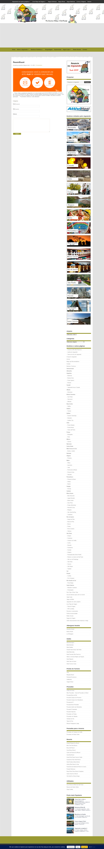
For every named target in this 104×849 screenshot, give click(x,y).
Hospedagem (48, 49)
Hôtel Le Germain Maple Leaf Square (75, 656)
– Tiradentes (69, 514)
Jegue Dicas (61, 1)
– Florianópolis (70, 590)
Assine (89, 1)
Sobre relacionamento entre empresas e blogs (77, 620)
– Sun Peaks (70, 396)
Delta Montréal (70, 645)
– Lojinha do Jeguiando (72, 352)
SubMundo (69, 679)
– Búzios (69, 524)
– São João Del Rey (71, 512)
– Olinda (69, 481)
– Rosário (69, 382)
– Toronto (69, 411)
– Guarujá (69, 550)
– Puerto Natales (71, 425)
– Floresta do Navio (71, 479)
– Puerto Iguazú (70, 380)
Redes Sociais (77, 49)
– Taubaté (69, 568)
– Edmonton (69, 392)
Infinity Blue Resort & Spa (73, 764)
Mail (16, 109)
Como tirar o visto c (80, 799)
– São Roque (70, 566)
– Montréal (69, 418)
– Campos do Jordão (71, 540)
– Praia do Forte (70, 472)
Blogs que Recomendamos (73, 361)
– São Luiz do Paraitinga (72, 559)
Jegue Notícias (71, 1)
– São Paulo (69, 561)
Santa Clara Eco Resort (72, 773)
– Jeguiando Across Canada (73, 387)
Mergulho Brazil (70, 674)
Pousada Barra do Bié (72, 695)
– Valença (69, 531)
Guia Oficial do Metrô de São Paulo (75, 784)
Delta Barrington (70, 642)
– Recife (69, 484)
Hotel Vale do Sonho (71, 661)
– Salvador (69, 474)
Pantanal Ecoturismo (71, 677)
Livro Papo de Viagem (39, 1)
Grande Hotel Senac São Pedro (74, 649)
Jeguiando (21, 13)
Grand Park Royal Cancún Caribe (74, 757)
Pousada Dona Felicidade (73, 704)
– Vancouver (69, 399)
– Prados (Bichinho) (71, 505)
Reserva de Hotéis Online (73, 787)
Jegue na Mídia (70, 599)
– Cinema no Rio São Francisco (74, 349)
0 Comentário (39, 65)
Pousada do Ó (70, 702)
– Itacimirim (69, 465)
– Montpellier (70, 434)
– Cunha (69, 542)
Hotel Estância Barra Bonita (73, 762)
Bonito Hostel (70, 631)
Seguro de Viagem (71, 618)
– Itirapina (69, 552)
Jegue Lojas (67, 49)
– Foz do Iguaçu (70, 578)
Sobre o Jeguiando (23, 49)
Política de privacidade (72, 613)
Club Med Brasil (70, 755)
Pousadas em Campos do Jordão (74, 732)
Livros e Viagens (81, 1)
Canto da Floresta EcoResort (73, 752)
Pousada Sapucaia (71, 711)
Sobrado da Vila (70, 718)
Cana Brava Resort (71, 750)
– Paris (68, 436)
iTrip (68, 672)
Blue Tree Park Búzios (72, 745)
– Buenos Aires (70, 378)
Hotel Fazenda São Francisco (74, 654)
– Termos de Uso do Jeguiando (74, 354)
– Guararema (70, 547)
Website (15, 114)
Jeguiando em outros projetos (21, 1)
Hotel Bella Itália (70, 652)
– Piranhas (69, 458)
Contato (85, 49)
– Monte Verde (70, 500)
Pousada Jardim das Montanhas (74, 707)
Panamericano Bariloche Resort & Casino (76, 766)
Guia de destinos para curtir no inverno (76, 594)
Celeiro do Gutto (70, 690)
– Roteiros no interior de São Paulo (75, 557)
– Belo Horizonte (70, 495)
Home (13, 49)
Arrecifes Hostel (70, 629)
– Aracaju (69, 488)
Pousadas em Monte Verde (73, 734)
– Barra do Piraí (70, 521)
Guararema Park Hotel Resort (74, 759)
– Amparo (69, 535)
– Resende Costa (71, 507)
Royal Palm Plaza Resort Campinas (75, 771)
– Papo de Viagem (71, 606)
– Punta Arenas (70, 427)
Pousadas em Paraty (72, 714)
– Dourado (69, 545)
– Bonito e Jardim (71, 451)
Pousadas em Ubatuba (72, 716)
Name (16, 104)
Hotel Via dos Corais (71, 663)
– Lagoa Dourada (71, 498)
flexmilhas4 (18, 62)
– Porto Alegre (70, 583)
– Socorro (69, 564)
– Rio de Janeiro (70, 528)
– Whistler (69, 401)
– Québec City (70, 420)
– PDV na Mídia (70, 608)
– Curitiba (69, 575)
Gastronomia (57, 49)
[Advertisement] (52, 35)
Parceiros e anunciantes (72, 611)
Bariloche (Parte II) (80, 807)
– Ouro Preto (70, 502)
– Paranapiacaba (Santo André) (74, 554)
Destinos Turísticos (37, 49)
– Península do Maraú (72, 469)
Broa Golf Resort (71, 747)
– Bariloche (69, 375)
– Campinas (69, 538)
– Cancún (69, 441)
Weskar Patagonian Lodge (73, 723)
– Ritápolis (69, 510)
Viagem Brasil (70, 681)
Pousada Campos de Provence (74, 697)
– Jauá (68, 467)
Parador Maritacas (71, 769)
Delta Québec (70, 647)
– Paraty (69, 526)
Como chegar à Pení (80, 821)
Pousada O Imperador (72, 709)
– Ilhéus (68, 462)
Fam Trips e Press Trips (72, 592)
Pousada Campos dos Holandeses (75, 700)
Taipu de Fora (70, 721)
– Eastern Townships (71, 415)
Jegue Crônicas (52, 1)
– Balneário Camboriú (72, 587)
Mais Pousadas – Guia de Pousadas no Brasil (77, 692)
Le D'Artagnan (70, 634)
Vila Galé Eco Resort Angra (73, 776)
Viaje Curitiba (70, 789)
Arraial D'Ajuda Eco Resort (73, 743)
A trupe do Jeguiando (72, 356)
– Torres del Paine (71, 429)
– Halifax (69, 406)
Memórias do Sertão (80, 814)
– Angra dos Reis (71, 519)
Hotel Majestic (70, 659)
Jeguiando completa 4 (81, 828)
